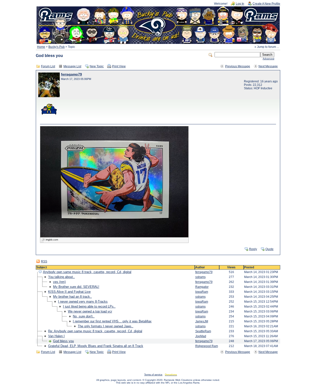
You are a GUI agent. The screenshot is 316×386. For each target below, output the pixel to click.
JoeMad (200, 336)
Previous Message (237, 66)
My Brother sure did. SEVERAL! (76, 287)
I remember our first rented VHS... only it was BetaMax (112, 321)
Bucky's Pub (56, 47)
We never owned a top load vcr (90, 311)
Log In (240, 3)
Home (41, 47)
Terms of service (153, 374)
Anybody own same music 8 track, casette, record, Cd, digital (87, 272)
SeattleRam (203, 331)
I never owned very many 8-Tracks (83, 301)
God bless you (63, 341)
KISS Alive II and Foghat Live (69, 292)
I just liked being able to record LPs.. (89, 306)
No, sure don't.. (84, 316)
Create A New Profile (266, 3)
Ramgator (202, 287)
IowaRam (201, 292)
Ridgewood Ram (206, 346)
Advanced (268, 58)
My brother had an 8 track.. (72, 296)
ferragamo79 (71, 74)
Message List (72, 66)
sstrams (200, 277)
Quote (269, 249)
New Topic (97, 66)
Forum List (48, 66)
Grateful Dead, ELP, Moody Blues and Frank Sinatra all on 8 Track (95, 346)
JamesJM (201, 321)
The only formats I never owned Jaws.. (105, 326)
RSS (44, 261)
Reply (253, 249)
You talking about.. (61, 277)
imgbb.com (52, 239)
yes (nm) (59, 282)
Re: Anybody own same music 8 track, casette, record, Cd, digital (95, 331)
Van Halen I (56, 336)
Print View (119, 66)
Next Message (268, 66)
